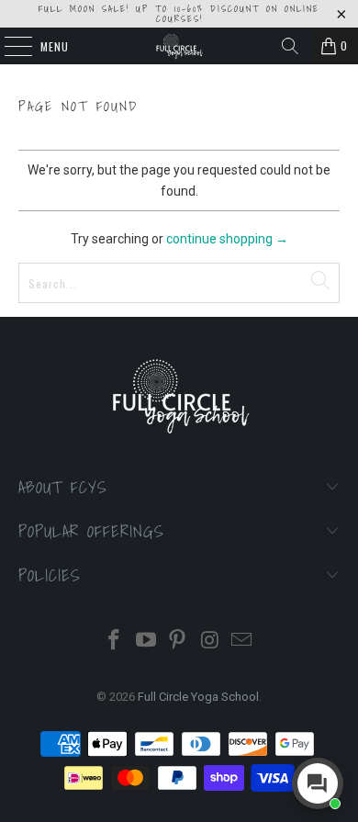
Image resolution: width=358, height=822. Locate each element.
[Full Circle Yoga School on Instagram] (210, 642)
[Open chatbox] (317, 783)
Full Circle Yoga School (198, 697)
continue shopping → (227, 238)
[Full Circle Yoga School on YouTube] (146, 642)
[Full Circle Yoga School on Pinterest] (178, 642)
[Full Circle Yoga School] (179, 46)
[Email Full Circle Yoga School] (242, 642)
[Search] (290, 46)
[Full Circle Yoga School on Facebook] (115, 642)
